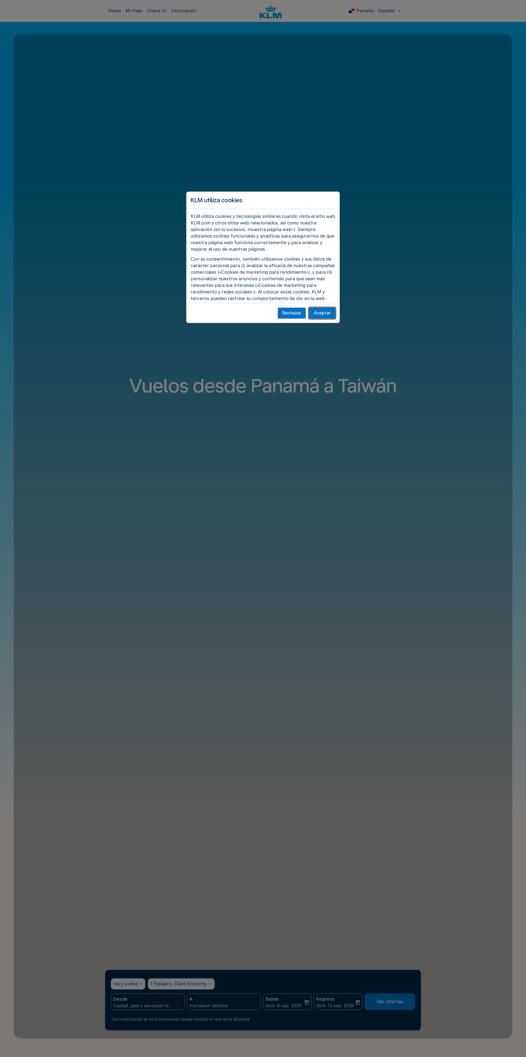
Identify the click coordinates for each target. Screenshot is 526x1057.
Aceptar (322, 313)
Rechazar (291, 313)
